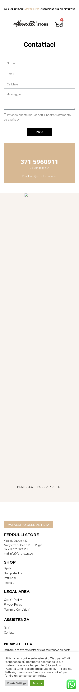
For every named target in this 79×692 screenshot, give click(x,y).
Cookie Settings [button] (16, 683)
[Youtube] (49, 497)
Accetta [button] (37, 683)
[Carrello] (59, 23)
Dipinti (7, 568)
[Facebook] (39, 497)
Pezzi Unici (10, 578)
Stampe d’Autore (13, 573)
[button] (28, 524)
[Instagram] (28, 497)
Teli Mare (9, 582)
